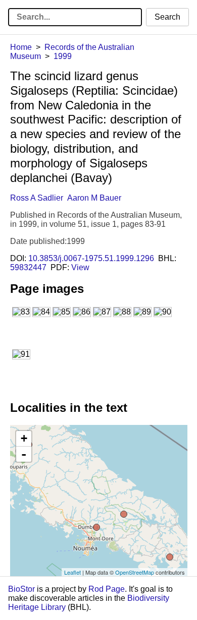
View (80, 267)
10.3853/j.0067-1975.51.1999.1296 (91, 258)
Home (21, 47)
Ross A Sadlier (36, 198)
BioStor (21, 589)
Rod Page (106, 589)
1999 (63, 56)
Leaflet (72, 572)
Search (167, 17)
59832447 (28, 267)
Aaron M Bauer (94, 198)
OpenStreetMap (134, 572)
